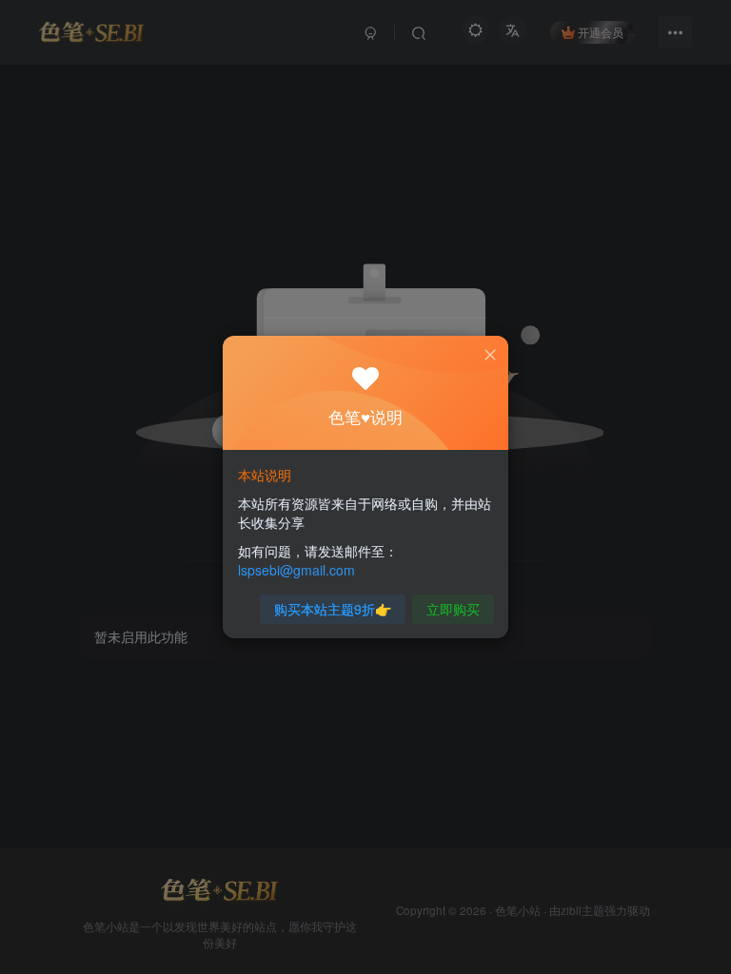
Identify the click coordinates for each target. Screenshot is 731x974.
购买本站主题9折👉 (332, 608)
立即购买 (453, 608)
